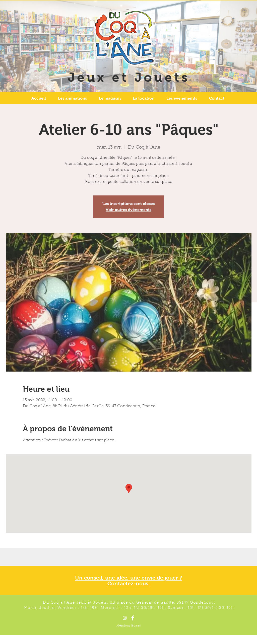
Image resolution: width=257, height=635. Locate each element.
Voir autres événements (128, 209)
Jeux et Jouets (129, 77)
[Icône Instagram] (124, 617)
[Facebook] (132, 617)
